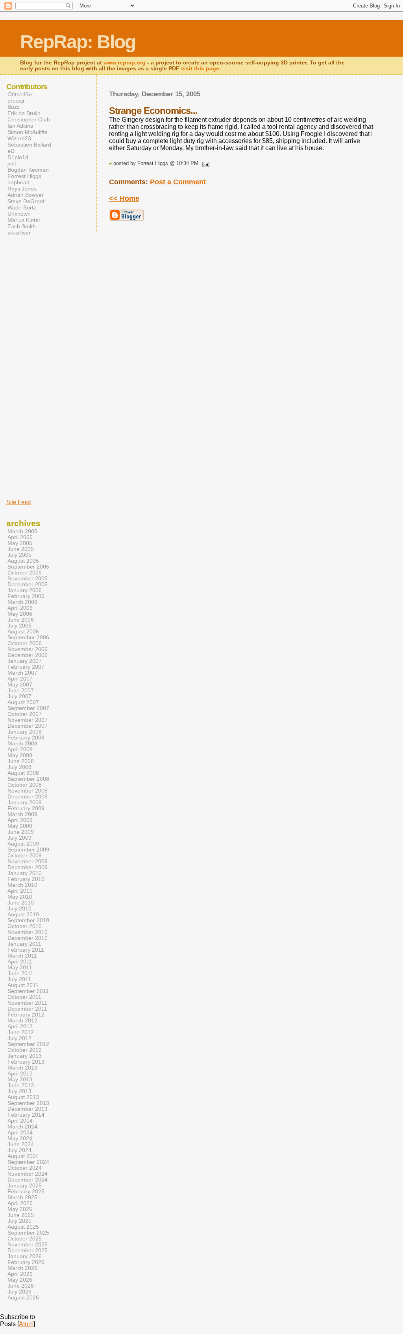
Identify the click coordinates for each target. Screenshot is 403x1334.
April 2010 (20, 891)
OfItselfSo (19, 94)
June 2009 (20, 832)
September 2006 (28, 637)
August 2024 (23, 1156)
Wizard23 (19, 138)
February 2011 (25, 950)
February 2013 (25, 1062)
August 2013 (23, 1097)
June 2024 (20, 1144)
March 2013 (22, 1068)
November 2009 (27, 861)
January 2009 (24, 803)
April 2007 (20, 679)
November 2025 (27, 1245)
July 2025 (19, 1221)
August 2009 (23, 844)
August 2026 (23, 1298)
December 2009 (27, 867)
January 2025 (24, 1186)
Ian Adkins (20, 126)
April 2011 (19, 962)
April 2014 (20, 1121)
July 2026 (19, 1292)
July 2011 (19, 979)
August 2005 (23, 561)
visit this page (200, 69)
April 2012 (20, 1026)
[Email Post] (204, 163)
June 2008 (20, 761)
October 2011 (24, 997)
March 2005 (22, 531)
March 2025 (22, 1197)
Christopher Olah (28, 119)
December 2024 (27, 1180)
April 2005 (20, 537)
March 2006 (22, 602)
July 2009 (19, 838)
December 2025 (27, 1250)
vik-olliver (19, 232)
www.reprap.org (125, 63)
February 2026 (25, 1262)
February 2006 (25, 596)
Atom (26, 1324)
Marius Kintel (23, 220)
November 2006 (27, 649)
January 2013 (24, 1056)
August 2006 (23, 632)
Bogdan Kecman (28, 170)
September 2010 (28, 920)
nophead (18, 182)
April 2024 (20, 1133)
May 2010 (19, 897)
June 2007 (20, 691)
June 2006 (20, 620)
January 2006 (24, 590)
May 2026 (19, 1280)
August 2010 (23, 914)
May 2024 (19, 1138)
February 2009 (25, 808)
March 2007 (22, 673)
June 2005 (20, 549)
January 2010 (24, 873)
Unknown (19, 214)
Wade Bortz (21, 207)
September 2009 (28, 850)
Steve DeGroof (25, 201)
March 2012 (22, 1021)
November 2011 (27, 1003)
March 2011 (22, 956)
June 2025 (20, 1215)
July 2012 (19, 1038)
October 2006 (24, 643)
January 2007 (24, 661)
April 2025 (20, 1203)
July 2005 (19, 555)
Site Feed (18, 502)
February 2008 (25, 738)
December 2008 (27, 797)
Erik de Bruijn (24, 113)
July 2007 (19, 696)
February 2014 (25, 1115)
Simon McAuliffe (27, 132)
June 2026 (20, 1286)
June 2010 (20, 903)
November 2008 (27, 791)
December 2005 (27, 584)
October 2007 (24, 714)
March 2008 (22, 744)
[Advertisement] (30, 366)
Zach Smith (21, 226)
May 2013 (19, 1080)
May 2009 (19, 826)
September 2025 (28, 1233)
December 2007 (27, 726)
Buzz (13, 107)
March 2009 (22, 814)
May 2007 (19, 685)
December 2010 (27, 938)
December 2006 (27, 655)
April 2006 (20, 608)
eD (11, 151)
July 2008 (19, 767)
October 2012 (24, 1050)
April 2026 (20, 1274)
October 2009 (24, 856)
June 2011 (20, 973)
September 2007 (28, 708)
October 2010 (24, 926)
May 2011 (19, 968)
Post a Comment (178, 182)
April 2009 (20, 820)
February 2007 (25, 667)
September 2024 (28, 1162)
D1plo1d (17, 157)
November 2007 (27, 720)
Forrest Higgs (24, 176)
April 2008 (20, 749)
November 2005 (27, 579)
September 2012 (28, 1044)
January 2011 (24, 944)
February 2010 (25, 879)
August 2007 (23, 702)
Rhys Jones (22, 188)
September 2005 (28, 567)
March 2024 (22, 1127)
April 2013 (20, 1074)
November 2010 (27, 932)
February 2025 (25, 1192)
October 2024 (24, 1168)
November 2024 (27, 1174)
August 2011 (23, 985)
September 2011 (28, 991)
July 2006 (19, 626)
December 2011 (27, 1009)
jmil (11, 163)
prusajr (16, 100)
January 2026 (24, 1256)
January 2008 (24, 732)
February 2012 (25, 1015)
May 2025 (19, 1209)
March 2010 (22, 885)
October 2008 (24, 785)
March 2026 (22, 1268)
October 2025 (24, 1239)
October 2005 (24, 573)
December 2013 (27, 1109)
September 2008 (28, 779)
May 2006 (19, 614)
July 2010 (19, 909)
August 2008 (23, 773)
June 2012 (20, 1032)
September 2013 (28, 1103)
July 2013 (19, 1091)
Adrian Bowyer (25, 195)
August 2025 (23, 1227)
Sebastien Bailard (29, 144)
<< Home (124, 198)
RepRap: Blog (77, 41)
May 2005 (19, 543)
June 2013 (20, 1085)
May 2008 (19, 755)
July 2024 (19, 1150)
